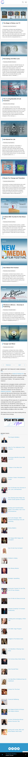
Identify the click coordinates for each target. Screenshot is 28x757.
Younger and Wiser (9, 344)
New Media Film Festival (11, 267)
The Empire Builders (11, 754)
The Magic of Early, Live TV (11, 23)
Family (5, 94)
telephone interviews (6, 391)
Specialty (6, 54)
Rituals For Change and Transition (14, 178)
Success (4, 44)
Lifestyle (4, 9)
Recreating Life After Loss (11, 58)
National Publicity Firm (18, 373)
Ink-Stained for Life (9, 139)
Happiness (6, 212)
